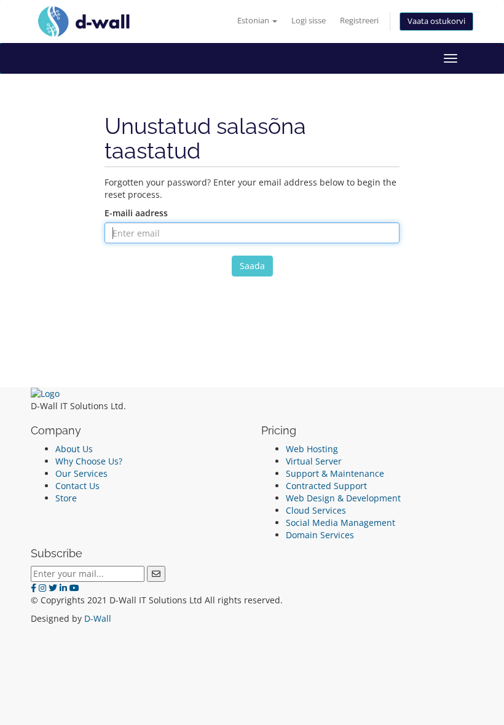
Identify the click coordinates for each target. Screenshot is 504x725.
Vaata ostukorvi (436, 21)
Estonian (254, 20)
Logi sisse (308, 20)
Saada (252, 266)
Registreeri (359, 20)
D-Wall (97, 618)
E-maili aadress (136, 213)
